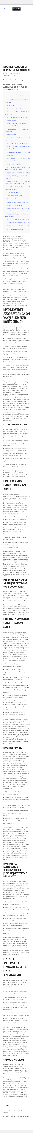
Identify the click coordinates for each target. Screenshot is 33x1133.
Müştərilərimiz (10, 155)
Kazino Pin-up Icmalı (12, 105)
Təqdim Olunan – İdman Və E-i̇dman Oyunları (19, 172)
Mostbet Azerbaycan (15, 73)
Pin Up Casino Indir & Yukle (14, 108)
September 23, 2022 (9, 75)
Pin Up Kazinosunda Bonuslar (15, 229)
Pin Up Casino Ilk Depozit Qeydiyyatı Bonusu (19, 219)
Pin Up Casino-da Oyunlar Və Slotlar (17, 143)
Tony (6, 73)
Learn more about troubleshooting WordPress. (16, 1116)
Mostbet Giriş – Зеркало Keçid (15, 205)
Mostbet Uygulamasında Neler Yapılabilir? (18, 226)
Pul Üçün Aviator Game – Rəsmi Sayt (17, 117)
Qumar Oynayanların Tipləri (14, 195)
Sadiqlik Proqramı (11, 134)
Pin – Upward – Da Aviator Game (16, 199)
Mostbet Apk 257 (11, 120)
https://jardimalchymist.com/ (11, 1046)
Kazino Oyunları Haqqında (14, 192)
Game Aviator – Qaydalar (14, 164)
